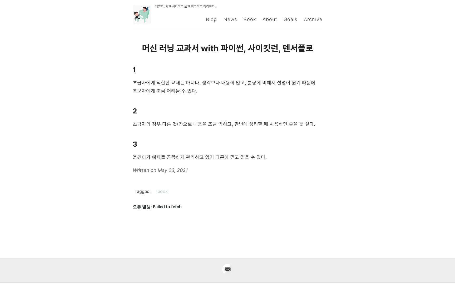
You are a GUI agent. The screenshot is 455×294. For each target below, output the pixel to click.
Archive (313, 19)
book (162, 191)
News (230, 19)
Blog (211, 19)
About (270, 19)
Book (250, 19)
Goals (290, 19)
